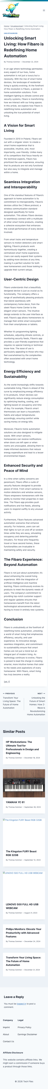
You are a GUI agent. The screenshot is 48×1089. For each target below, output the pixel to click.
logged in (21, 1004)
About (6, 1034)
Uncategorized (11, 33)
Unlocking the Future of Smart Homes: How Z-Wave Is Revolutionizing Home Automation (36, 704)
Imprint (6, 1027)
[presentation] (24, 783)
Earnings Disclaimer (27, 1034)
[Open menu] (44, 10)
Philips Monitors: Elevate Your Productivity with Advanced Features (23, 933)
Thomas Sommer (13, 62)
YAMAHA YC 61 (15, 802)
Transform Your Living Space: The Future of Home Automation (12, 701)
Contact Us (8, 1041)
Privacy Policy (24, 1027)
